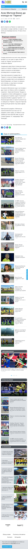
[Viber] (7, 22)
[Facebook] (2, 22)
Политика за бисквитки (19, 534)
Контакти (9, 537)
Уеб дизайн (18, 537)
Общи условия (7, 534)
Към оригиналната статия (19, 124)
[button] (23, 2)
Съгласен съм (7, 546)
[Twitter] (5, 22)
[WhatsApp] (10, 22)
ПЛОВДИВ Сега (14, 525)
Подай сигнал (27, 275)
